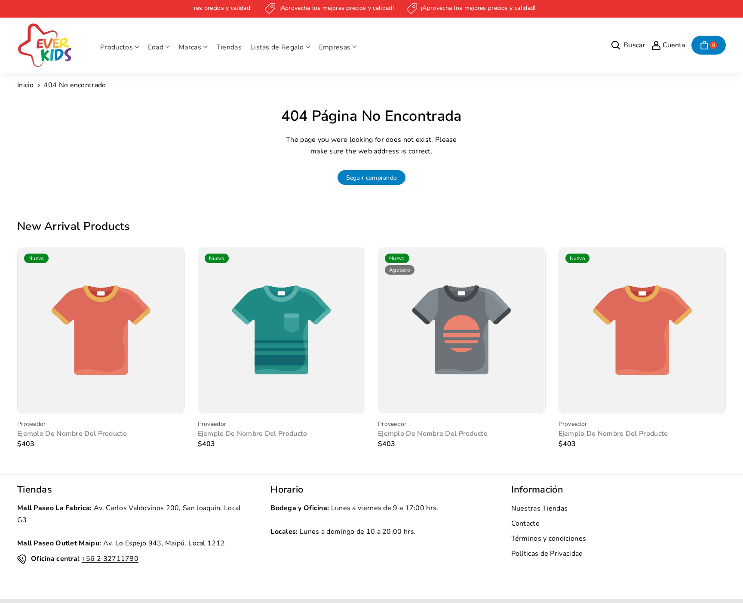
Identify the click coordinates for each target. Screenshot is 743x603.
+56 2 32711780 (110, 558)
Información (537, 489)
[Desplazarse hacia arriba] (724, 576)
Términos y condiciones (548, 538)
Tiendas (34, 489)
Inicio (25, 85)
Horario (286, 489)
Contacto (525, 523)
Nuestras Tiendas (539, 508)
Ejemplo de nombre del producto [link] (72, 433)
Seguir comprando (371, 178)
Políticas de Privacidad (547, 553)
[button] (119, 47)
